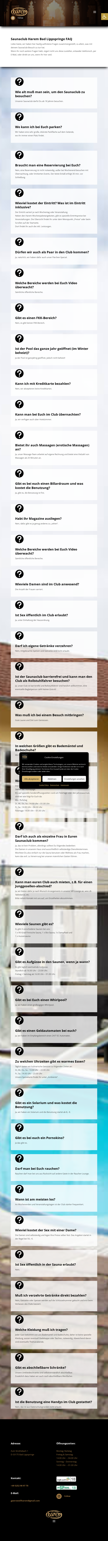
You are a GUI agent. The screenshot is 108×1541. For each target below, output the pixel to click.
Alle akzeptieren (31, 779)
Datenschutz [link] (54, 785)
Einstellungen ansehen (74, 779)
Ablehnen (52, 779)
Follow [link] (20, 18)
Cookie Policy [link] (44, 785)
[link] (104, 16)
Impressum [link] (65, 785)
